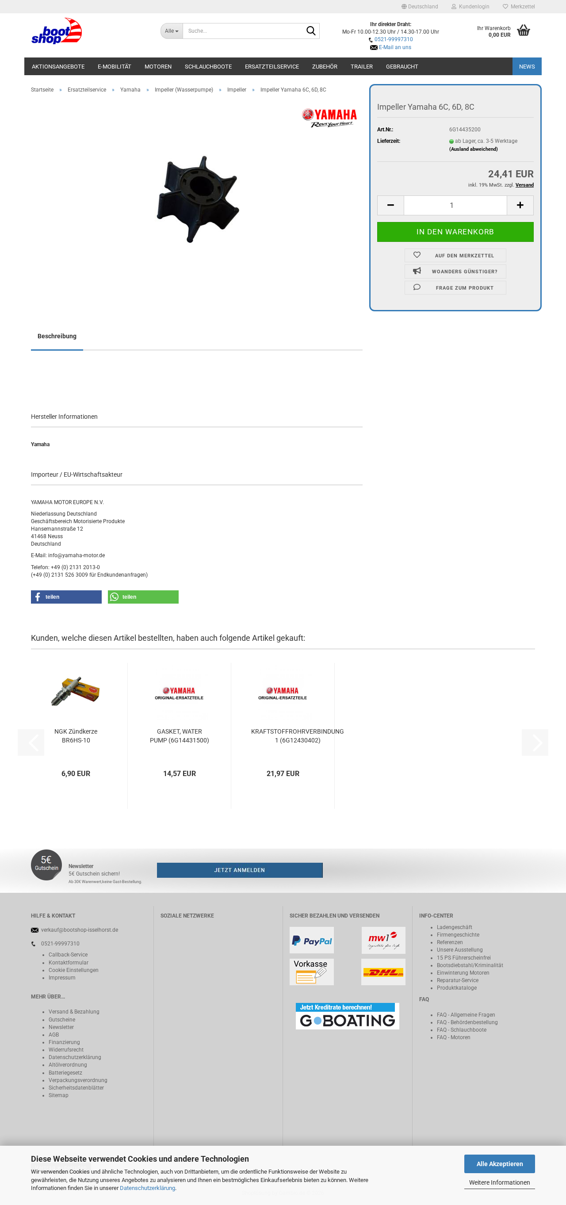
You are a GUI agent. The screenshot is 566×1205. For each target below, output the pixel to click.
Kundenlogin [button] (473, 7)
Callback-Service (68, 955)
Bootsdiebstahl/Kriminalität (470, 965)
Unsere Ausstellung (460, 950)
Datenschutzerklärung (147, 1188)
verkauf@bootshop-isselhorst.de (79, 930)
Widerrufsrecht (66, 1050)
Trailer (362, 66)
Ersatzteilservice (272, 66)
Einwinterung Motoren (463, 973)
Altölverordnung (68, 1065)
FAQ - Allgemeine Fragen (466, 1015)
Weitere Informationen (499, 1182)
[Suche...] (311, 31)
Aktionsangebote (58, 66)
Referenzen (450, 942)
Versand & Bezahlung (74, 1012)
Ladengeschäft (454, 927)
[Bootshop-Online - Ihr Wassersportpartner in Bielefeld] (89, 31)
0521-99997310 (394, 39)
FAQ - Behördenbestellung (467, 1022)
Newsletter (61, 1027)
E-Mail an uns (395, 47)
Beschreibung (57, 336)
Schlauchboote (208, 66)
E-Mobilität (114, 66)
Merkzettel (521, 7)
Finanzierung (64, 1042)
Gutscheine (62, 1020)
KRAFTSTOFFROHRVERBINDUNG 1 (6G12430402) (297, 736)
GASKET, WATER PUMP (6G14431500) (179, 736)
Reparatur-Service (457, 980)
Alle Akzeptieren (500, 1163)
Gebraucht (402, 66)
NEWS (527, 66)
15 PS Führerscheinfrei (464, 958)
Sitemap (59, 1095)
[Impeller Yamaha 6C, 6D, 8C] (196, 199)
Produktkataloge (457, 988)
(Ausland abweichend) (473, 149)
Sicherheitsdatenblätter (76, 1088)
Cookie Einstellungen (74, 970)
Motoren (158, 66)
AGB (54, 1035)
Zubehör (324, 66)
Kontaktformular (68, 963)
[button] (420, 6)
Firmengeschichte (458, 935)
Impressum (62, 978)
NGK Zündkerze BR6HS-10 (75, 736)
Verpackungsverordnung (78, 1080)
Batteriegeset (64, 1073)
